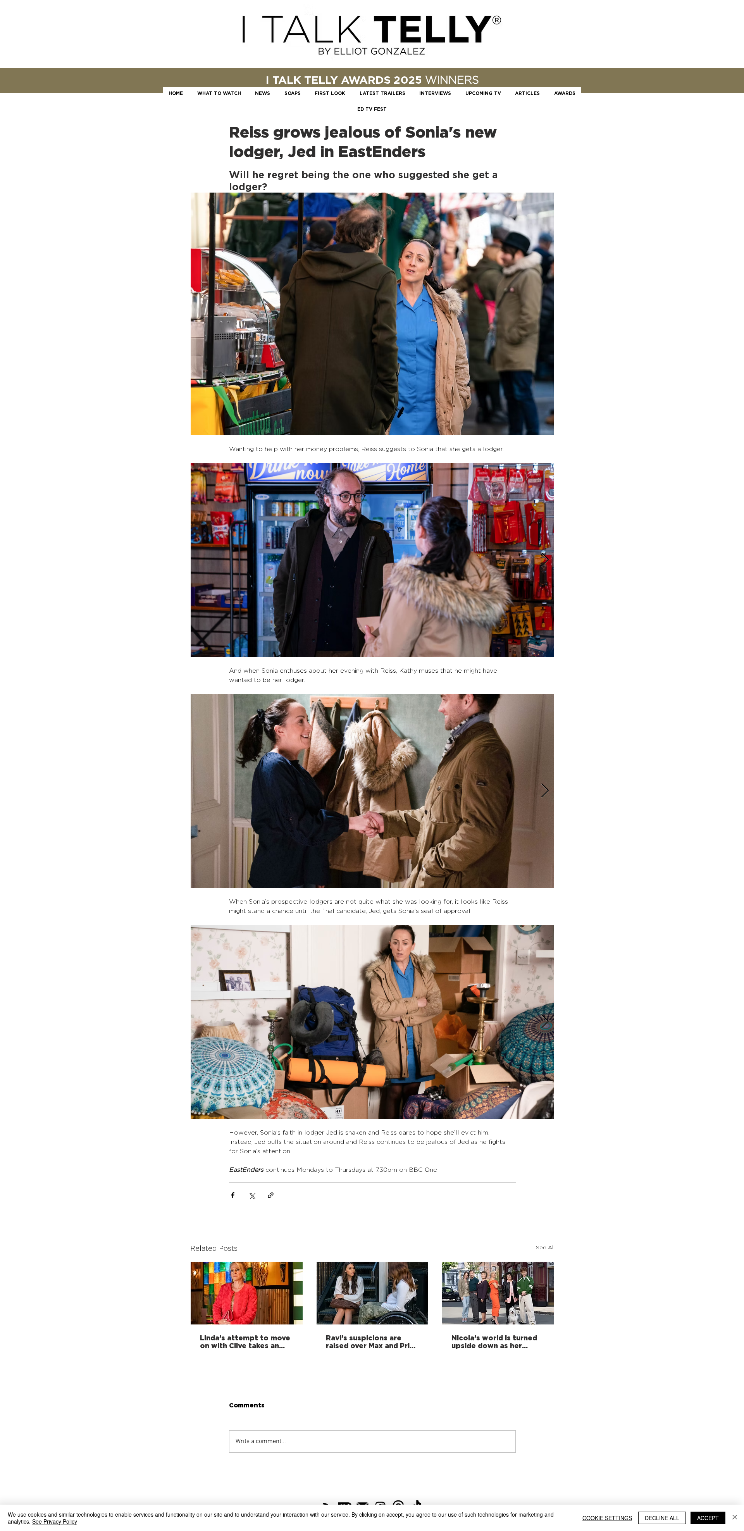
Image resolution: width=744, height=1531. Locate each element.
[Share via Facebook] (232, 1195)
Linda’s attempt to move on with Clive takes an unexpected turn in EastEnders (245, 1341)
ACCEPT (708, 1518)
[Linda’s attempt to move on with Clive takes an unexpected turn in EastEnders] (247, 1293)
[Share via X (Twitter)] (251, 1195)
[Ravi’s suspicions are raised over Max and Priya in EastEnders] (373, 1293)
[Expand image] (372, 560)
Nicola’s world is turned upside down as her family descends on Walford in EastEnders (494, 1341)
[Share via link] (270, 1195)
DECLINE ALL (662, 1518)
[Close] (734, 1518)
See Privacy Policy (54, 1521)
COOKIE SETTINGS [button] (607, 1518)
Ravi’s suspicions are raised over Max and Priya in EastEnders (372, 1341)
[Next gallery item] (545, 559)
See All (545, 1247)
